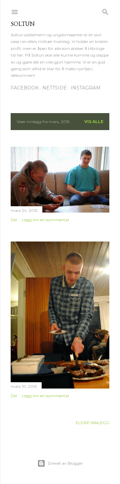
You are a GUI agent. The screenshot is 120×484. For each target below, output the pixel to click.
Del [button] (14, 219)
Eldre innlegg (92, 422)
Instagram (86, 88)
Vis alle (93, 121)
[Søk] (105, 10)
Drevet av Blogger (65, 463)
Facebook (25, 88)
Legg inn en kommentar (45, 219)
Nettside (54, 88)
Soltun (23, 24)
